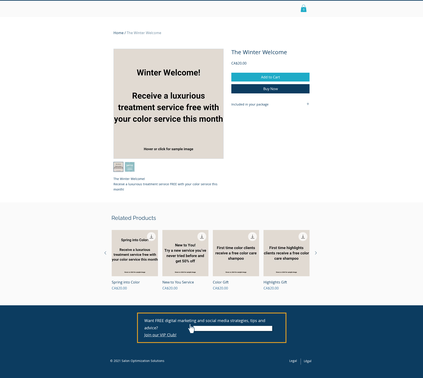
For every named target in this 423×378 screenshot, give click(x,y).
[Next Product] (316, 253)
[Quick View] (135, 253)
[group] (211, 260)
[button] (304, 8)
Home (118, 32)
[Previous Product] (105, 253)
